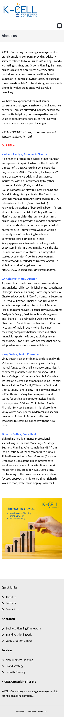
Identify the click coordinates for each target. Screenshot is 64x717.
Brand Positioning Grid (19, 634)
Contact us (12, 609)
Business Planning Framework (23, 628)
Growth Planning (15, 672)
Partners (11, 603)
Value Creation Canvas (19, 640)
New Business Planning (19, 660)
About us (11, 597)
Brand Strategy (14, 666)
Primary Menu (59, 26)
